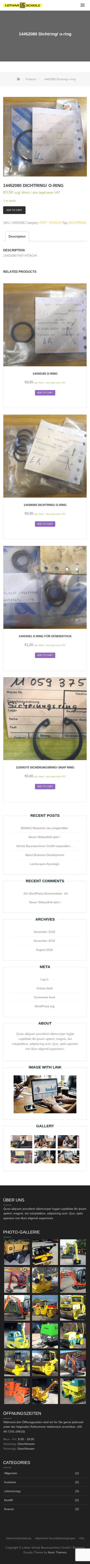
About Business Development (44, 855)
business (10, 1482)
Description (17, 236)
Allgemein (10, 1473)
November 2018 (44, 940)
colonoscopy (12, 1491)
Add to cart (14, 210)
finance (9, 1509)
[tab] (17, 236)
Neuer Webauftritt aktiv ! (44, 837)
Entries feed (45, 988)
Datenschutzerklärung (18, 1538)
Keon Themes (57, 1552)
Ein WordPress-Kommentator (43, 893)
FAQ (81, 1538)
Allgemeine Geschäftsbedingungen (55, 1538)
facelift (8, 1500)
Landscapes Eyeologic (44, 864)
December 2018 (44, 931)
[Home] (19, 79)
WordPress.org (44, 1006)
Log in (44, 979)
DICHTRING (77, 222)
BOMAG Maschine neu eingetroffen (44, 828)
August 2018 (44, 949)
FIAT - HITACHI (50, 222)
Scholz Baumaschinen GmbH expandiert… (44, 846)
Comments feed (44, 997)
